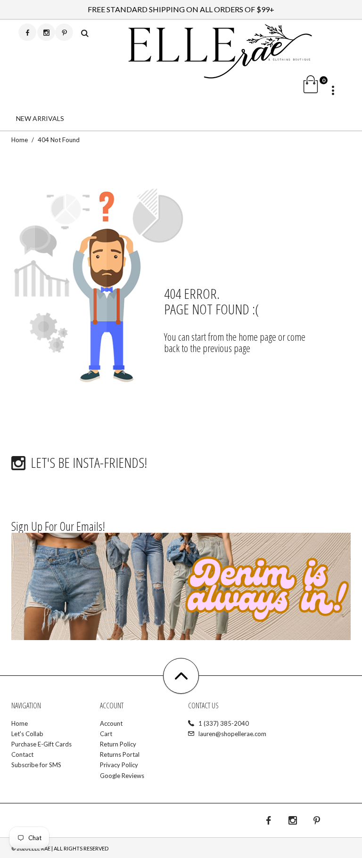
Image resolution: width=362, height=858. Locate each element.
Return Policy (118, 744)
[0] (272, 88)
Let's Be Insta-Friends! (89, 462)
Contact (22, 754)
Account (111, 723)
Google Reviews (122, 775)
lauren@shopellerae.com (232, 734)
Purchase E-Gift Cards (41, 744)
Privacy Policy (119, 765)
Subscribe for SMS (36, 765)
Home (19, 140)
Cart (106, 734)
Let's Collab (27, 734)
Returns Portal (120, 754)
